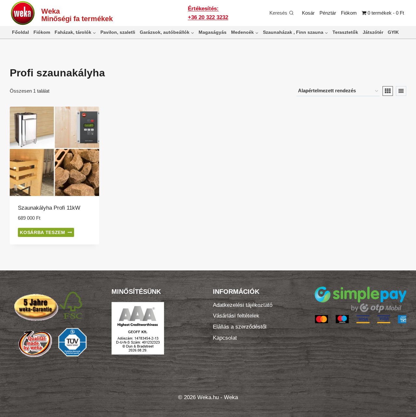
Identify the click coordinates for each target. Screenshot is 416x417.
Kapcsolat (225, 338)
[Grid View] (388, 91)
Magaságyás (213, 32)
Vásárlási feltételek (236, 316)
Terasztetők (345, 32)
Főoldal (20, 32)
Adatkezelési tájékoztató (242, 305)
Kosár (308, 13)
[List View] (401, 91)
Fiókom (349, 13)
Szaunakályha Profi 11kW (49, 208)
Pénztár (327, 13)
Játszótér (373, 32)
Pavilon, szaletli (117, 32)
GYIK (393, 32)
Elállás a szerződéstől (239, 327)
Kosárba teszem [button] (42, 232)
